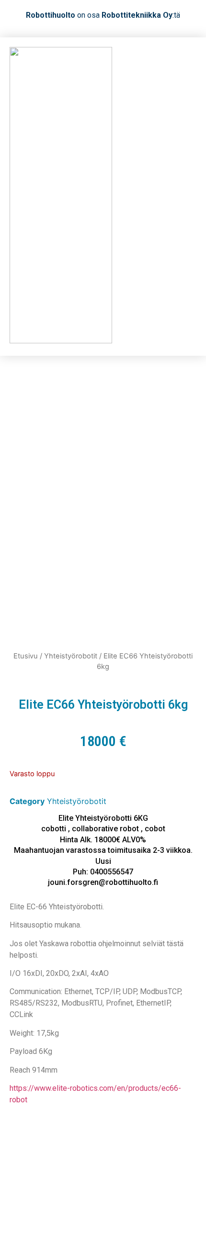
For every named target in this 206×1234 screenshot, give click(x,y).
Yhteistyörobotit (70, 656)
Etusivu (25, 656)
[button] (187, 196)
